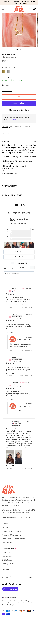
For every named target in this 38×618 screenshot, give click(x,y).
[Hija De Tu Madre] (19, 9)
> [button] (25, 473)
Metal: (11, 68)
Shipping (6, 127)
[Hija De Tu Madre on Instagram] (6, 584)
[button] (32, 307)
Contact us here (23, 517)
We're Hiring (7, 542)
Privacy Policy (8, 564)
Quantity (5, 85)
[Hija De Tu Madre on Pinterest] (10, 584)
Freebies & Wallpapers (11, 535)
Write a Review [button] (20, 252)
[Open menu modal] (3, 9)
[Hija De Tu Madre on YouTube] (20, 584)
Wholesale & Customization (13, 539)
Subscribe (32, 577)
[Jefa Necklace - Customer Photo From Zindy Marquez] (30, 245)
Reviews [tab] (7, 263)
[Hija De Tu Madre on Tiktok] (13, 584)
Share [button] (10, 307)
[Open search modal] (30, 9)
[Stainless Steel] (9, 72)
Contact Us (6, 552)
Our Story (6, 527)
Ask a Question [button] (20, 257)
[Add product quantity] (10, 89)
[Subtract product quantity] (4, 89)
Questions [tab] (21, 263)
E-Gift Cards (7, 560)
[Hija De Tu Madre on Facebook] (3, 584)
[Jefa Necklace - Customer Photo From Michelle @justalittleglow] (7, 245)
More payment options (19, 110)
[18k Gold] (4, 72)
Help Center (7, 556)
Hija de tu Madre (9, 57)
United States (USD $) (11, 597)
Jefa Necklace (10, 305)
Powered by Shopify (8, 605)
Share (7, 133)
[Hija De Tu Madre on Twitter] (16, 584)
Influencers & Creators (11, 531)
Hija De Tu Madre (19, 601)
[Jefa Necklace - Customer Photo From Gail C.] (23, 245)
